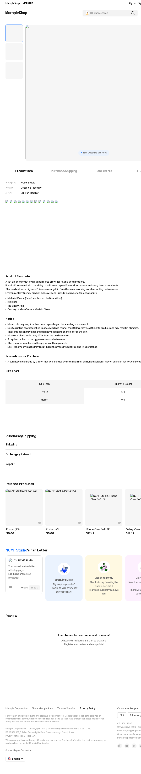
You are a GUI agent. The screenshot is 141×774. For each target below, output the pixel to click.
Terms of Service (66, 708)
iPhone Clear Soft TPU (98, 529)
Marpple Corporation (17, 708)
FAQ (122, 715)
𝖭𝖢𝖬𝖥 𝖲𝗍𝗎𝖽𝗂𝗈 (28, 182)
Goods (24, 187)
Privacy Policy (87, 708)
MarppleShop (13, 3)
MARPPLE (28, 3)
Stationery (35, 187)
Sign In (131, 3)
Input (34, 587)
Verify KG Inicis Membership (36, 743)
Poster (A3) (13, 529)
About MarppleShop (42, 708)
